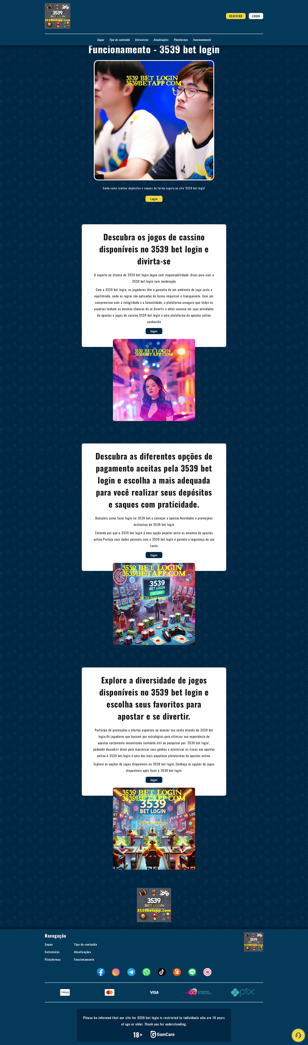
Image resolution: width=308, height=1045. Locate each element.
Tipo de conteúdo (119, 40)
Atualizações (161, 40)
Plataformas (181, 40)
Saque (100, 40)
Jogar (154, 331)
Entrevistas (141, 40)
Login (256, 16)
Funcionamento (202, 40)
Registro (235, 16)
